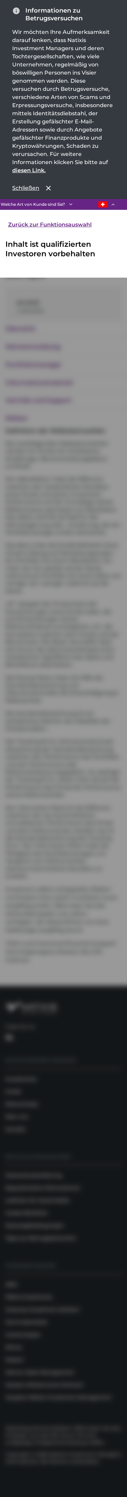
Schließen (25, 188)
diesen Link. (29, 170)
